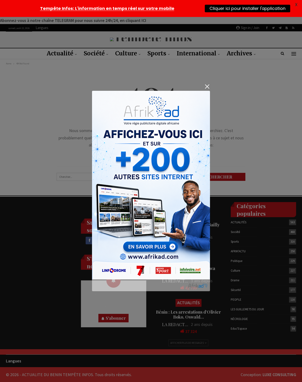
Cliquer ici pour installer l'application (247, 8)
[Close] (207, 87)
